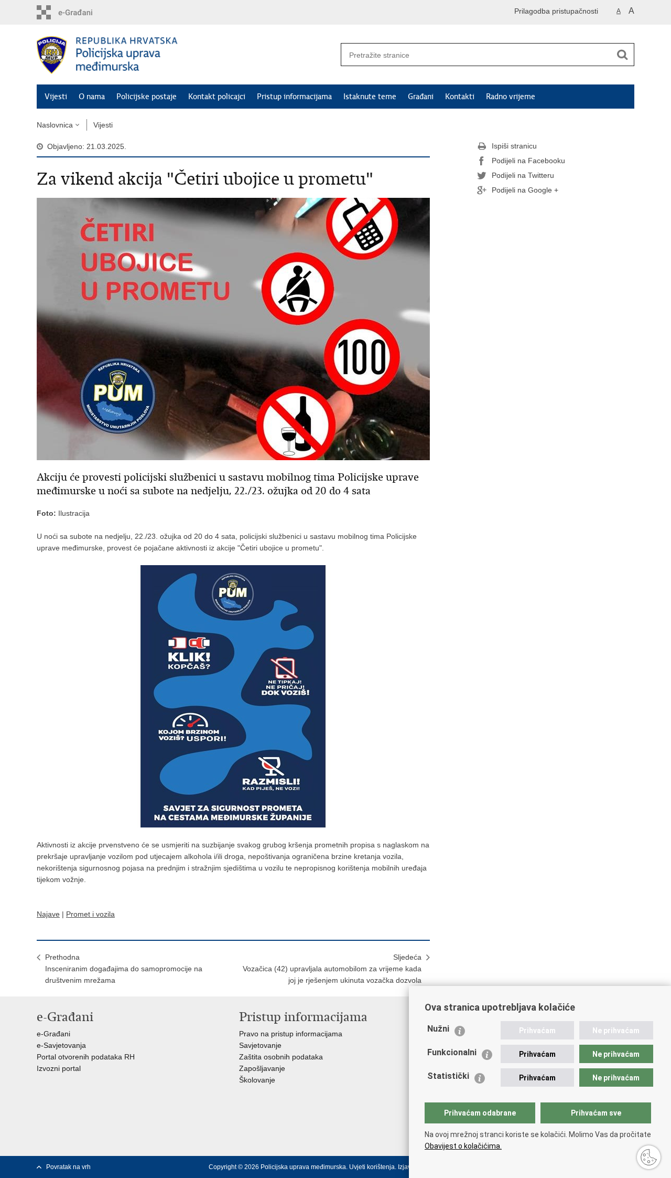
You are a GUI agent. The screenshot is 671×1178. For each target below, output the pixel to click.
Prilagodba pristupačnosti (556, 11)
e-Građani (53, 1034)
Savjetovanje (260, 1045)
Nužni (438, 1029)
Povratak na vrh (68, 1167)
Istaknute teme (369, 96)
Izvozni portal (59, 1068)
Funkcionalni (452, 1052)
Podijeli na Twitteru (523, 175)
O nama (92, 96)
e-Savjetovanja (61, 1045)
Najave (48, 914)
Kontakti (459, 96)
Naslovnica (55, 125)
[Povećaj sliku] (233, 328)
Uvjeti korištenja (372, 1167)
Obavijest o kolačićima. (463, 1146)
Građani (421, 96)
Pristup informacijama (294, 96)
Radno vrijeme (510, 96)
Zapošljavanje (262, 1068)
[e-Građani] (81, 12)
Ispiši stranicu (514, 146)
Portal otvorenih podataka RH (86, 1057)
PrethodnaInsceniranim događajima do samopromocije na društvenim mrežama (123, 968)
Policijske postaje (146, 96)
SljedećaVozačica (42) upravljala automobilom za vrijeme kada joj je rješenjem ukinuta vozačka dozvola (332, 968)
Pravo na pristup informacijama (290, 1034)
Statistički (448, 1076)
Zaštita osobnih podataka (281, 1057)
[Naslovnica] (186, 55)
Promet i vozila (90, 914)
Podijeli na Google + (525, 190)
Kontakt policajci (216, 96)
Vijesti (56, 96)
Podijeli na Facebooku (528, 160)
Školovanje (257, 1080)
